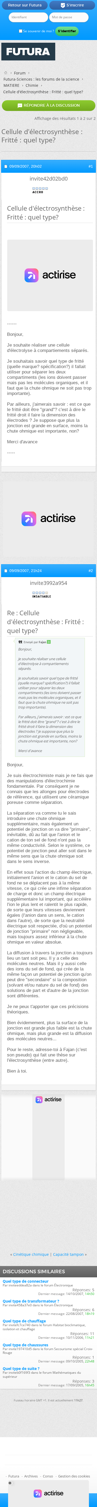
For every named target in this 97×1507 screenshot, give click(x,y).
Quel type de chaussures (25, 1344)
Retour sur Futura (24, 5)
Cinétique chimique (31, 1254)
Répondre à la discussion (48, 105)
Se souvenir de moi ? (38, 31)
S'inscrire (72, 5)
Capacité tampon (68, 1254)
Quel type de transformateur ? (31, 1301)
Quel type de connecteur (25, 1281)
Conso (48, 1476)
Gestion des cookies (74, 1476)
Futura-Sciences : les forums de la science (41, 79)
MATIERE (11, 85)
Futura (13, 1476)
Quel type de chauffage (24, 1320)
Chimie (32, 85)
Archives (31, 1476)
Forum (20, 72)
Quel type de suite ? (21, 1368)
